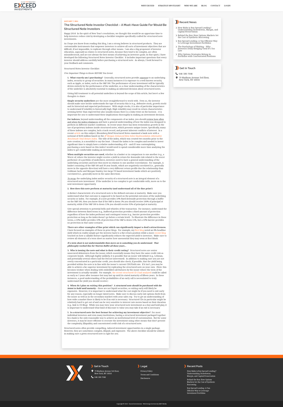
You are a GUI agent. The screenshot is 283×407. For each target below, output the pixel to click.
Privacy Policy (146, 371)
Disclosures (145, 378)
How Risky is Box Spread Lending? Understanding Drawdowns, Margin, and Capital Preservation (198, 30)
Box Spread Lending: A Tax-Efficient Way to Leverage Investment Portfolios (197, 42)
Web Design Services (150, 404)
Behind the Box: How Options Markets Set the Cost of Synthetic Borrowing (198, 36)
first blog (139, 230)
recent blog (160, 233)
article (77, 133)
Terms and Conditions (150, 374)
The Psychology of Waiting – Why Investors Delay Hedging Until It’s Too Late (196, 49)
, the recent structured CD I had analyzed (131, 272)
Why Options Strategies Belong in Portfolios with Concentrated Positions (197, 55)
